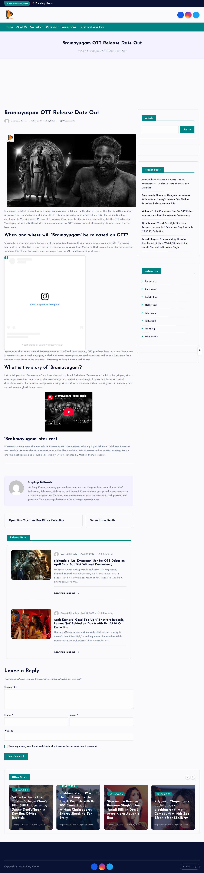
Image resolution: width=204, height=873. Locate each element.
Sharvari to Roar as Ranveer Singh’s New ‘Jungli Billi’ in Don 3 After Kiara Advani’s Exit (76, 810)
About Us (21, 27)
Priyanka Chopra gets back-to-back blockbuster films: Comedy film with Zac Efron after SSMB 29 (124, 810)
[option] (31, 807)
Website (8, 731)
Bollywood (150, 289)
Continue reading (65, 593)
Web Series (151, 337)
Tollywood (36, 121)
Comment (10, 687)
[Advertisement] (102, 87)
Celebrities (151, 297)
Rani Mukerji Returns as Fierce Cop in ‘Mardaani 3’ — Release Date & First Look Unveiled (165, 184)
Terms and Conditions (92, 27)
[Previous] (187, 777)
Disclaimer (52, 27)
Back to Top (191, 867)
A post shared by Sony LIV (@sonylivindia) (42, 345)
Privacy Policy (69, 27)
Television (150, 313)
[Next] (193, 777)
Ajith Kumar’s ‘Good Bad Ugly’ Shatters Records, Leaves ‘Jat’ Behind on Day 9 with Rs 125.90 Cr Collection (167, 227)
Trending (150, 329)
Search (149, 118)
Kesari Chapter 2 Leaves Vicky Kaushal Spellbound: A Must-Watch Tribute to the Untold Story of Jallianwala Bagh (165, 243)
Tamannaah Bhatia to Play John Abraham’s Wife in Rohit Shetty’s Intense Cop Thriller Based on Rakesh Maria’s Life (166, 199)
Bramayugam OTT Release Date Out (106, 51)
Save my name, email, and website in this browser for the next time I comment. (53, 746)
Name (8, 715)
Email (74, 715)
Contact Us (36, 27)
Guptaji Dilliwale (19, 121)
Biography (151, 281)
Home (9, 27)
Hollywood (151, 305)
